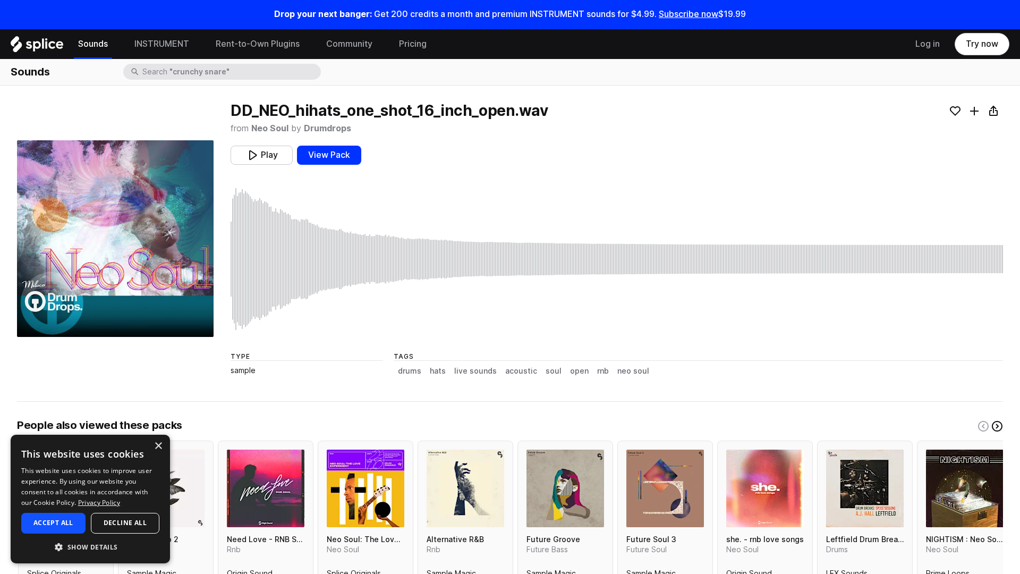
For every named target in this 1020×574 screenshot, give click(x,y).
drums (409, 371)
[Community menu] (380, 44)
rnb (603, 371)
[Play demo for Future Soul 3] (665, 488)
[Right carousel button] (997, 426)
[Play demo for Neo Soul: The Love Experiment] (365, 488)
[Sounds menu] (116, 44)
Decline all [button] (125, 522)
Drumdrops (327, 128)
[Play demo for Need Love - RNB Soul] (265, 488)
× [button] (158, 446)
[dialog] (90, 499)
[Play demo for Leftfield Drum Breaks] (864, 488)
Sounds (93, 44)
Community (349, 44)
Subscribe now (688, 14)
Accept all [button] (53, 522)
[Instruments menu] (197, 44)
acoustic (521, 371)
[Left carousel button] (983, 426)
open (579, 371)
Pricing (413, 44)
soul (554, 371)
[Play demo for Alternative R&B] (465, 488)
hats (438, 371)
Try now (982, 44)
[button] (90, 547)
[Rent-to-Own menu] (307, 44)
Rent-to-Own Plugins (258, 44)
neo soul (633, 371)
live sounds (475, 371)
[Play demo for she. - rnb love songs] (765, 488)
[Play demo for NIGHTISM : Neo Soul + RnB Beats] (964, 488)
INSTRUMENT (161, 44)
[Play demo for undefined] (115, 238)
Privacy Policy (99, 502)
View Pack (329, 155)
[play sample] (617, 259)
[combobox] (230, 71)
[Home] (37, 46)
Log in (927, 44)
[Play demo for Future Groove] (565, 488)
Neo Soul (269, 128)
